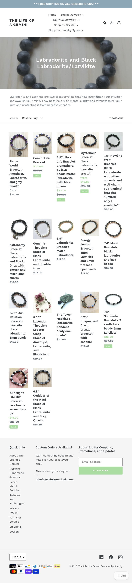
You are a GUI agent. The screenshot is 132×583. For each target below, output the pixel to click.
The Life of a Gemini (21, 22)
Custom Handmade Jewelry (16, 473)
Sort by (13, 118)
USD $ (17, 557)
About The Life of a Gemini (16, 459)
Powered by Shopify (112, 566)
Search (14, 531)
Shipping (15, 526)
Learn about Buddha (14, 486)
